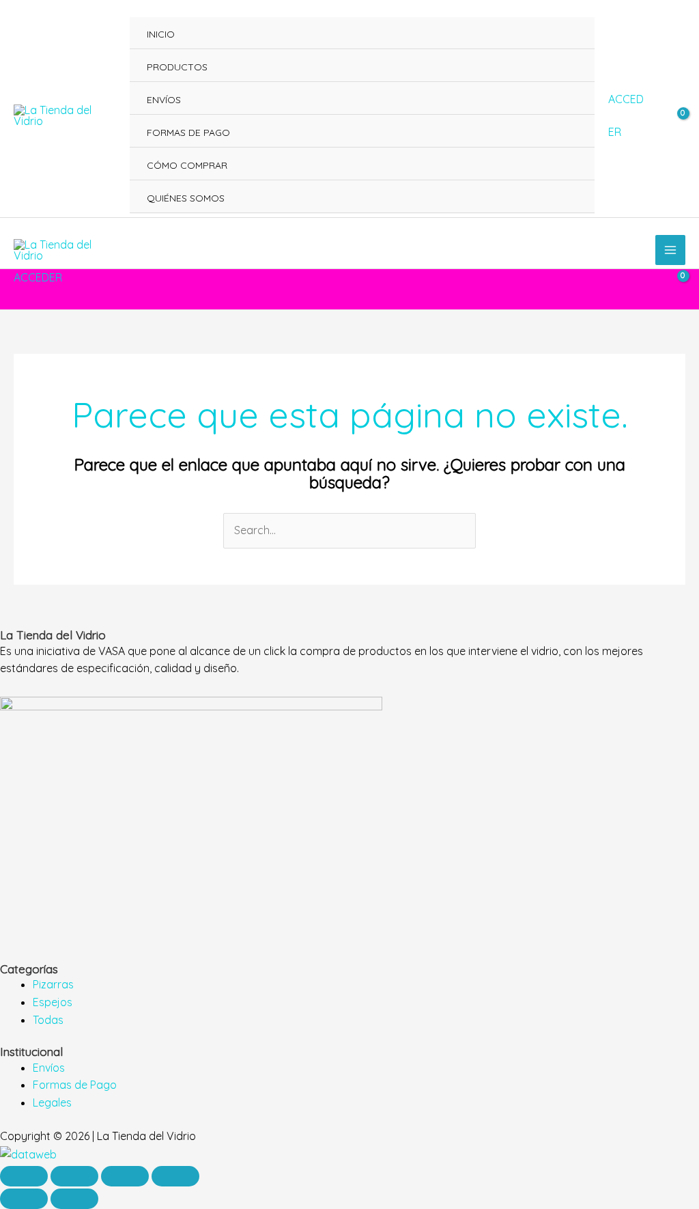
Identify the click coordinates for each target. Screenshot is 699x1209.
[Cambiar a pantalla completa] (74, 1176)
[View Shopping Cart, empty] (674, 115)
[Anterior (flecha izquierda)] (24, 1199)
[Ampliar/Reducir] (24, 1176)
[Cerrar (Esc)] (175, 1176)
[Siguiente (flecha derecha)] (74, 1199)
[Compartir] (125, 1176)
